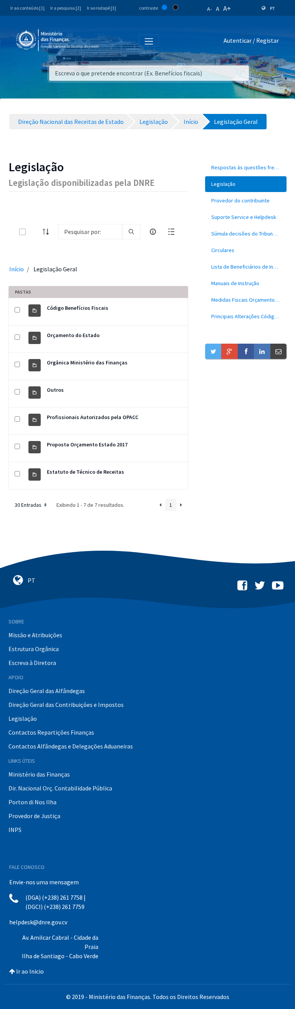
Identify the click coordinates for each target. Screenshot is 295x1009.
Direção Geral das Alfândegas (46, 691)
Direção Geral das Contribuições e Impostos (66, 704)
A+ (227, 8)
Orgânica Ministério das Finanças (87, 362)
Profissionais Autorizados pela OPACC (92, 417)
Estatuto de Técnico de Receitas (85, 471)
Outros (55, 389)
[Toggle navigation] (111, 40)
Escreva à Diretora (32, 663)
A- (209, 8)
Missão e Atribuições (35, 635)
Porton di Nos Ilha (32, 802)
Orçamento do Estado (73, 335)
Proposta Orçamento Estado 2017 (87, 444)
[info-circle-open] (153, 232)
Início (16, 269)
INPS (15, 830)
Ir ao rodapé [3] (101, 8)
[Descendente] (48, 232)
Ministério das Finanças (39, 774)
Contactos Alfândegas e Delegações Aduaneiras (70, 746)
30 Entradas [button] (29, 504)
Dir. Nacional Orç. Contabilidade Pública (60, 788)
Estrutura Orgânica (33, 649)
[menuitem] (246, 167)
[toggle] (35, 232)
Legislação (22, 718)
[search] (131, 231)
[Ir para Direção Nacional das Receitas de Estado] (58, 40)
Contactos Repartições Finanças (51, 732)
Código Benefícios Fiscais (77, 307)
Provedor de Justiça (34, 816)
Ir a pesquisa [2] (65, 8)
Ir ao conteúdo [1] (27, 8)
